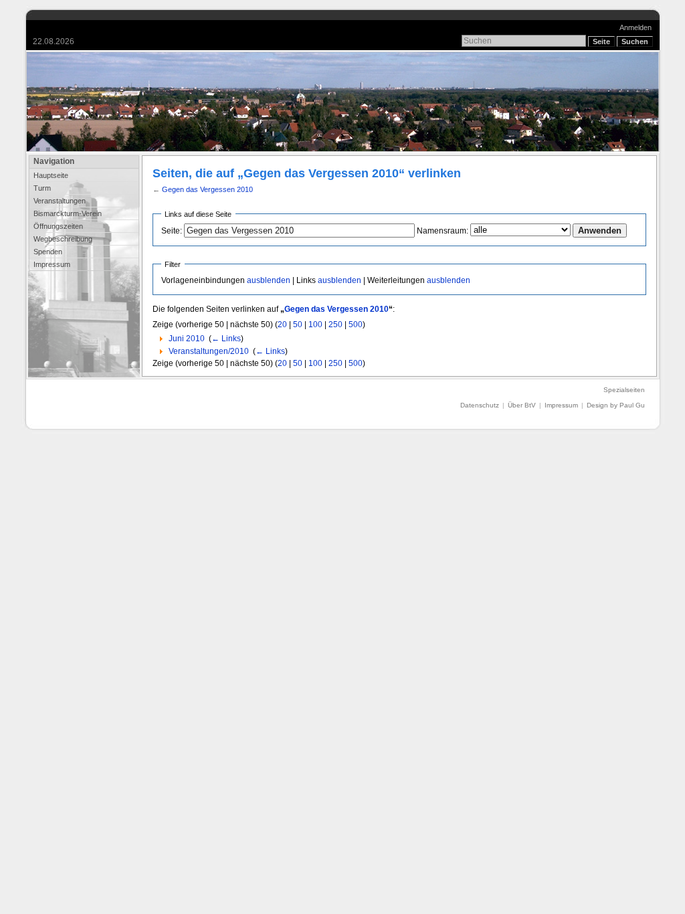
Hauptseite (50, 175)
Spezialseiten (624, 389)
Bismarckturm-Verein (67, 213)
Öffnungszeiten (58, 226)
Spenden (47, 252)
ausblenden (268, 280)
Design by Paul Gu (616, 405)
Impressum (51, 264)
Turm (42, 188)
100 (315, 324)
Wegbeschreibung (62, 239)
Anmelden (635, 27)
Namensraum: (442, 231)
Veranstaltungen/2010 (209, 351)
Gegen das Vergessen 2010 (207, 189)
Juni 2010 (187, 338)
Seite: (171, 231)
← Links (226, 338)
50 (297, 324)
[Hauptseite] (343, 101)
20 (282, 324)
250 (335, 324)
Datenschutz (479, 405)
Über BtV (522, 405)
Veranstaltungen (59, 201)
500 (356, 324)
